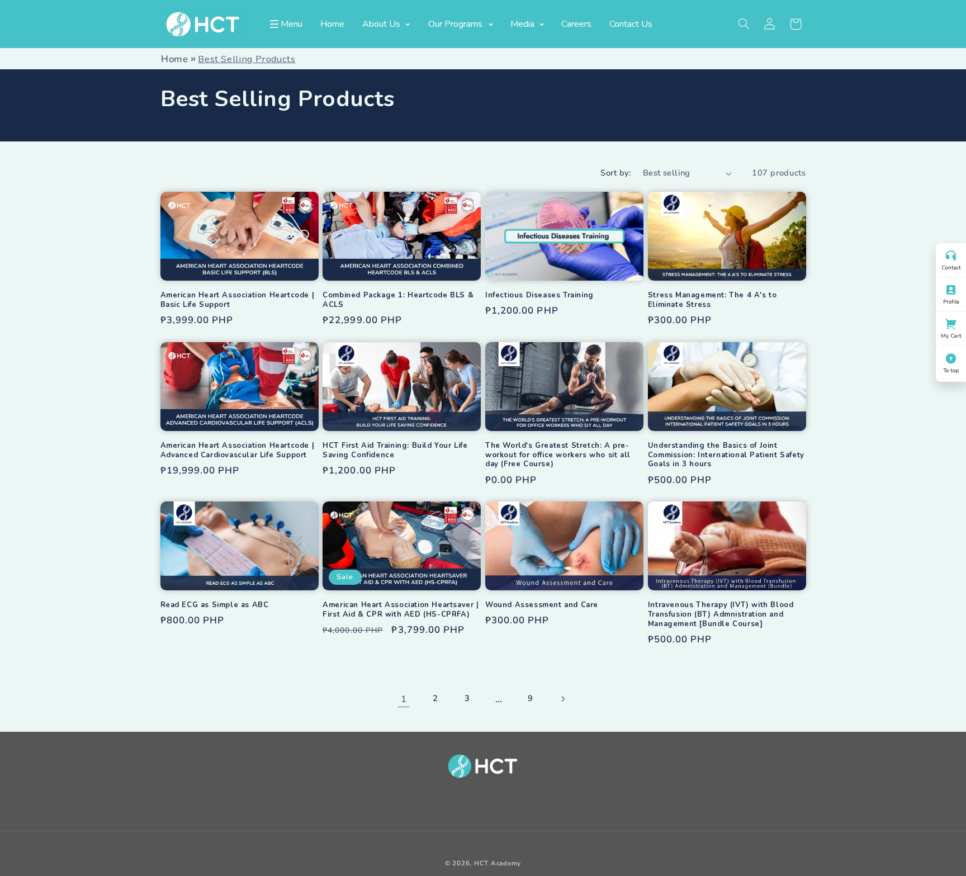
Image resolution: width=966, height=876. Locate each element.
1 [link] (404, 699)
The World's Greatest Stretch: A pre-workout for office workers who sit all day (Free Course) (558, 455)
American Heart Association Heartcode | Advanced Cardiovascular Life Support (237, 450)
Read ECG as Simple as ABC (214, 605)
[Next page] (562, 699)
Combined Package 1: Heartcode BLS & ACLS (398, 300)
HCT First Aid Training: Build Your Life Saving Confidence (395, 450)
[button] (743, 24)
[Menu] (275, 24)
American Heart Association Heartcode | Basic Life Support (237, 300)
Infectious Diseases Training (539, 295)
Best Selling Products (246, 59)
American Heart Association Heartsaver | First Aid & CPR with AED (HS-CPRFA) (401, 609)
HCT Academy (497, 863)
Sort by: (615, 172)
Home (174, 59)
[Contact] (951, 254)
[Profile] (951, 288)
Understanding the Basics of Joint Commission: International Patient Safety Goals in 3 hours (726, 455)
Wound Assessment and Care (541, 605)
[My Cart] (951, 322)
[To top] (951, 357)
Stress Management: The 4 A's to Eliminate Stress (712, 300)
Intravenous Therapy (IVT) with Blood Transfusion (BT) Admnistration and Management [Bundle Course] (721, 614)
